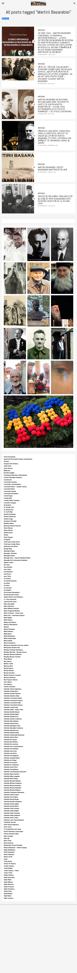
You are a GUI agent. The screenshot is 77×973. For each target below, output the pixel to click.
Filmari (6, 535)
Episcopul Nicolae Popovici (12, 526)
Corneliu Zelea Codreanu (11, 500)
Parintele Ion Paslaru (10, 762)
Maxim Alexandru (9, 629)
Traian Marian (8, 868)
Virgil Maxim (7, 896)
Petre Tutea (7, 827)
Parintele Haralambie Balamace (14, 735)
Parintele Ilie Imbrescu (11, 742)
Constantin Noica (9, 489)
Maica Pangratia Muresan (12, 611)
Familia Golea (8, 533)
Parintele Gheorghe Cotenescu (13, 728)
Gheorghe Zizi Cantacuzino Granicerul (15, 560)
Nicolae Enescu (8, 668)
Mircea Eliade (8, 641)
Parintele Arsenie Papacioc (12, 693)
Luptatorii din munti (10, 601)
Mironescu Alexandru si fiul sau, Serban (16, 645)
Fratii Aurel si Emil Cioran (12, 542)
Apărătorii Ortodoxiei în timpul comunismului (18, 459)
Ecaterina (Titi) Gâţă (10, 521)
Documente (7, 505)
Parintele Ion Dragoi (10, 760)
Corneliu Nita (8, 498)
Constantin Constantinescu (12, 484)
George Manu (8, 549)
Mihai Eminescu (8, 631)
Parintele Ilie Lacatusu (11, 744)
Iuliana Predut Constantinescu (13, 597)
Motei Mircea (8, 659)
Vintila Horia (8, 891)
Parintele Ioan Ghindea (11, 749)
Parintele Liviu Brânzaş (11, 769)
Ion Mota (7, 585)
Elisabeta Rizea (9, 523)
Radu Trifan (7, 841)
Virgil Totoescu (8, 898)
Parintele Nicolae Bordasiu (12, 785)
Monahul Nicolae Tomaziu (12, 657)
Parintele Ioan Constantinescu (13, 746)
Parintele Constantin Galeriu (13, 698)
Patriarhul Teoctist (10, 822)
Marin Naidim (8, 618)
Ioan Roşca (7, 574)
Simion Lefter (8, 857)
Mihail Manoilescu (9, 636)
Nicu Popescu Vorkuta (10, 680)
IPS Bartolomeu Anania (11, 595)
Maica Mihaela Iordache (11, 608)
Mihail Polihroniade (10, 638)
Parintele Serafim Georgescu (13, 801)
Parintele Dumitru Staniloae (13, 719)
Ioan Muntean (8, 572)
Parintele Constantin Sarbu (12, 703)
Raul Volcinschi (8, 843)
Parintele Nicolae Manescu (12, 790)
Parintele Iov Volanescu (11, 765)
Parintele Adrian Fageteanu (12, 689)
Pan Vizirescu (8, 684)
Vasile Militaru (8, 882)
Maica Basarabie (9, 604)
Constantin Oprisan (10, 491)
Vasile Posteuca (9, 887)
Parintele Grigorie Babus (11, 732)
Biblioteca (7, 470)
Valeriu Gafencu (9, 875)
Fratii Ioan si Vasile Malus (12, 544)
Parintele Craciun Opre (11, 707)
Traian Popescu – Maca (11, 870)
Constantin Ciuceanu (10, 482)
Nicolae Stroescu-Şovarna (12, 675)
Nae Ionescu (7, 661)
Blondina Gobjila (9, 473)
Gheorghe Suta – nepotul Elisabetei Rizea (17, 558)
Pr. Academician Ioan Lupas (12, 829)
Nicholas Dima (8, 666)
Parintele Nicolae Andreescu (13, 783)
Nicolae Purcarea (9, 673)
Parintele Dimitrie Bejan (11, 714)
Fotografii (7, 539)
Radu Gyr (7, 838)
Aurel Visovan (8, 468)
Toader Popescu (9, 866)
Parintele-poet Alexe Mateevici (14, 820)
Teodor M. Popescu (10, 863)
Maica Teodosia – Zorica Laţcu (13, 613)
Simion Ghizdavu (9, 854)
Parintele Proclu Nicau (11, 797)
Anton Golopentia (9, 457)
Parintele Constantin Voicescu (13, 705)
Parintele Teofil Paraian (11, 808)
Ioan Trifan (7, 576)
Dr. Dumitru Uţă (8, 510)
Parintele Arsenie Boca (11, 691)
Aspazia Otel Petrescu (11, 464)
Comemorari (8, 480)
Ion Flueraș (7, 578)
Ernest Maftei (8, 530)
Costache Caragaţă (10, 503)
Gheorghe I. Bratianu (10, 553)
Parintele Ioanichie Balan (12, 758)
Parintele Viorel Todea (11, 818)
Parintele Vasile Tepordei (12, 813)
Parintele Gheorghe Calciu (12, 726)
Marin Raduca (8, 620)
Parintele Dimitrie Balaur (12, 712)
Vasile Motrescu (9, 884)
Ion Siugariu (7, 590)
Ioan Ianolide (8, 567)
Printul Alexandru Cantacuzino (13, 831)
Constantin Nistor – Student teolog (15, 487)
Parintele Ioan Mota (10, 753)
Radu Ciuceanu (8, 836)
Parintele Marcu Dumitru (11, 774)
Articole (6, 461)
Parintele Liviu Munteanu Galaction (15, 772)
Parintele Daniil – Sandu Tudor (13, 709)
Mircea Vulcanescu (9, 643)
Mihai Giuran (7, 634)
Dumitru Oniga (8, 519)
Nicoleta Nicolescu (10, 677)
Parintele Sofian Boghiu (11, 804)
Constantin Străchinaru (11, 493)
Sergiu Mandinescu (9, 850)
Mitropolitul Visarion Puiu (12, 647)
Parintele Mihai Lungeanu (12, 776)
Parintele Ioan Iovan (10, 751)
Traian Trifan (8, 873)
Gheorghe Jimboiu (9, 555)
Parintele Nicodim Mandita (12, 781)
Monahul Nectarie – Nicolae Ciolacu (15, 652)
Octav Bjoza (8, 682)
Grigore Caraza (8, 562)
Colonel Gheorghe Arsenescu (13, 477)
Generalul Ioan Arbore (11, 546)
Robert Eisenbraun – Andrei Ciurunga (15, 847)
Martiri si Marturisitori (10, 624)
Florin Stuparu (8, 537)
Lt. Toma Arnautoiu (10, 599)
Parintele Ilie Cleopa (10, 739)
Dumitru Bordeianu (10, 514)
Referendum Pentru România (13, 845)
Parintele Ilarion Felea (11, 737)
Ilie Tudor (7, 565)
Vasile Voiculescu (9, 889)
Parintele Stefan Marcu (11, 806)
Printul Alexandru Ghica (11, 834)
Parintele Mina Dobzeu (11, 778)
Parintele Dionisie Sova (11, 716)
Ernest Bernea (8, 528)
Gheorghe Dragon (9, 551)
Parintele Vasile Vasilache (12, 815)
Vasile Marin (7, 880)
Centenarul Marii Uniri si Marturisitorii (15, 475)
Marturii (6, 627)
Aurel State (7, 466)
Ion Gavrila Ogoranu (10, 581)
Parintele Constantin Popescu (13, 700)
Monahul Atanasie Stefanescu (13, 650)
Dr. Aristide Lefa (9, 507)
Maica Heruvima (9, 606)
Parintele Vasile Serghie (11, 811)
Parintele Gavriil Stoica (11, 723)
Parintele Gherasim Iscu (11, 730)
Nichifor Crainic (8, 664)
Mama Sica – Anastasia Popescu (14, 615)
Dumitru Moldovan (10, 516)
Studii (5, 859)
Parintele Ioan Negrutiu (11, 755)
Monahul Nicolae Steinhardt (13, 654)
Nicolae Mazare (9, 670)
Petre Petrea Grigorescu (11, 824)
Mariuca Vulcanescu (10, 622)
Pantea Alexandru (9, 687)
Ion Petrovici (8, 588)
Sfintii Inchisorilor (9, 852)
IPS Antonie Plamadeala (11, 592)
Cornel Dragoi (8, 496)
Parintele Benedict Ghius (11, 696)
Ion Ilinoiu (7, 583)
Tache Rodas (8, 861)
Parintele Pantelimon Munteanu (14, 792)
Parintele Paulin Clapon (11, 795)
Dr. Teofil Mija (8, 512)
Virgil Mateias (8, 893)
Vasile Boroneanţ (9, 877)
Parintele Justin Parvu (11, 767)
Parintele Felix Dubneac (11, 721)
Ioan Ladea (7, 569)
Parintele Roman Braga (11, 799)
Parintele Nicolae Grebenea (12, 788)
